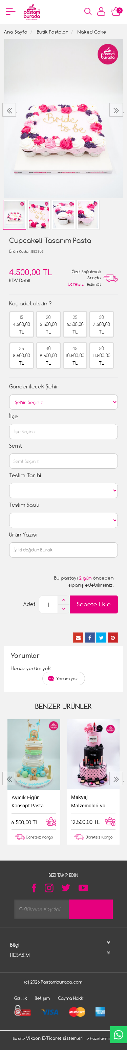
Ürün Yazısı (23, 534)
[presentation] (10, 110)
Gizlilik (20, 998)
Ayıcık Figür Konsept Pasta (28, 801)
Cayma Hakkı (71, 998)
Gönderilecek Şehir (34, 386)
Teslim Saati (24, 505)
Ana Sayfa (15, 32)
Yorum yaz (67, 678)
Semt (15, 446)
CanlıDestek (118, 1034)
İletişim (42, 998)
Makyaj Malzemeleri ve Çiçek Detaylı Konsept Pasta (88, 801)
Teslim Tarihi (25, 475)
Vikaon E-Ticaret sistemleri (55, 1038)
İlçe (13, 416)
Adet (29, 604)
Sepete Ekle (94, 604)
